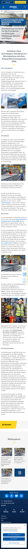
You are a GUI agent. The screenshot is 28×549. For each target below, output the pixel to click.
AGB (2, 520)
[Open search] (24, 7)
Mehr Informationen (13, 531)
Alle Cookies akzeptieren (14, 535)
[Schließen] (25, 525)
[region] (14, 535)
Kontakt (22, 511)
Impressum (3, 516)
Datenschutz (4, 518)
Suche (14, 511)
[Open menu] (3, 7)
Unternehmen (6, 10)
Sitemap (5, 511)
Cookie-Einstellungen (14, 543)
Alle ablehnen (13, 539)
